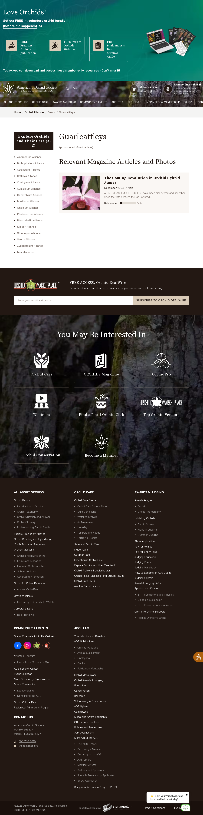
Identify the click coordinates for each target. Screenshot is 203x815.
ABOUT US (117, 102)
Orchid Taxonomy (27, 511)
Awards (142, 506)
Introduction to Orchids (30, 506)
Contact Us (23, 717)
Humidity (82, 527)
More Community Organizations (32, 679)
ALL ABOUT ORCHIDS (15, 102)
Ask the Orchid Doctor (87, 586)
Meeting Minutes (86, 764)
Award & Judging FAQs (147, 583)
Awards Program (143, 500)
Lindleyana (83, 658)
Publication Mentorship (90, 668)
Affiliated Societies (24, 656)
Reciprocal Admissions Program (32, 707)
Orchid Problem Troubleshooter (92, 570)
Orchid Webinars (23, 595)
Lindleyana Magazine (29, 561)
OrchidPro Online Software (149, 611)
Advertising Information (30, 576)
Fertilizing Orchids (87, 537)
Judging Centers (143, 578)
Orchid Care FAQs (84, 581)
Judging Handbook (145, 567)
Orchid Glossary (26, 522)
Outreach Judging (148, 534)
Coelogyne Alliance (28, 182)
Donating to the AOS (29, 695)
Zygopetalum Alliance (30, 245)
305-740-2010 (27, 741)
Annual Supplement (88, 652)
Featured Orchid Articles (31, 566)
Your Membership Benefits (89, 636)
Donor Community (24, 684)
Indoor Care (81, 549)
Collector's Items (23, 608)
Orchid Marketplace (85, 675)
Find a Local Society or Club (33, 662)
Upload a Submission (150, 599)
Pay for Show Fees (145, 551)
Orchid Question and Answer (33, 516)
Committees (81, 711)
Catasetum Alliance (28, 169)
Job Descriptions (84, 732)
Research (79, 696)
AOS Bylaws (81, 706)
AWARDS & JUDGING (64, 102)
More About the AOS (86, 737)
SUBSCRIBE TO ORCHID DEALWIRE (161, 300)
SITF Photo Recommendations (155, 605)
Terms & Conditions (154, 807)
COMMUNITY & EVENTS (93, 102)
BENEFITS (133, 102)
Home (17, 112)
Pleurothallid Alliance (30, 220)
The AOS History (87, 744)
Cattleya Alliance (27, 176)
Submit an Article (26, 571)
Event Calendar (23, 673)
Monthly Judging (147, 529)
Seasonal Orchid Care (86, 544)
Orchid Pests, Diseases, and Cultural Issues (99, 575)
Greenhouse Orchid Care (88, 560)
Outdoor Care (82, 554)
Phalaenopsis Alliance (30, 214)
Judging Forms (142, 562)
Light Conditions (86, 511)
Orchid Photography (149, 511)
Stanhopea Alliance (29, 233)
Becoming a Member (89, 749)
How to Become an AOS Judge (152, 572)
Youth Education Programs (29, 544)
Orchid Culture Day (25, 702)
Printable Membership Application (96, 775)
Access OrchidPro (27, 589)
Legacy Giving (25, 690)
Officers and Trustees (86, 722)
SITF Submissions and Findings (156, 594)
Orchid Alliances (34, 112)
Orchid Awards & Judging (88, 680)
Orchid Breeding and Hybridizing (32, 539)
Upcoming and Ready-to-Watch (35, 602)
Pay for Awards (143, 546)
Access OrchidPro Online (152, 617)
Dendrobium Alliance (29, 195)
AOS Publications (84, 641)
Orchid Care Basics (85, 500)
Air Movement (85, 522)
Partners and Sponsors (90, 770)
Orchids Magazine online (31, 555)
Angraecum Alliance (29, 157)
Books (81, 663)
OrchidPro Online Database (29, 583)
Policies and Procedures (88, 727)
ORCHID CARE (40, 102)
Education (80, 685)
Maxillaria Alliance (28, 201)
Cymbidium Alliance (29, 188)
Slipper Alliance (26, 226)
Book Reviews (25, 614)
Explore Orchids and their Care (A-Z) (95, 565)
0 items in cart (149, 87)
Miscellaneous (25, 252)
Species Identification (146, 588)
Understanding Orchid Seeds (33, 527)
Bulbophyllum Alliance (30, 163)
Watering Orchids (87, 516)
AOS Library (84, 759)
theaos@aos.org (28, 745)
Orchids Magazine (24, 549)
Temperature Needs (88, 532)
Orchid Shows (146, 524)
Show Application (144, 541)
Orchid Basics (22, 500)
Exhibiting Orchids (144, 518)
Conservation (82, 690)
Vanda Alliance (26, 239)
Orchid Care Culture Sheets (93, 506)
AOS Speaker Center (26, 668)
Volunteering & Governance (90, 701)
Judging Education (145, 557)
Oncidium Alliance (28, 207)
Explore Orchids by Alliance (29, 533)
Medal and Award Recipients (90, 716)
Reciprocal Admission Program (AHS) (95, 787)
